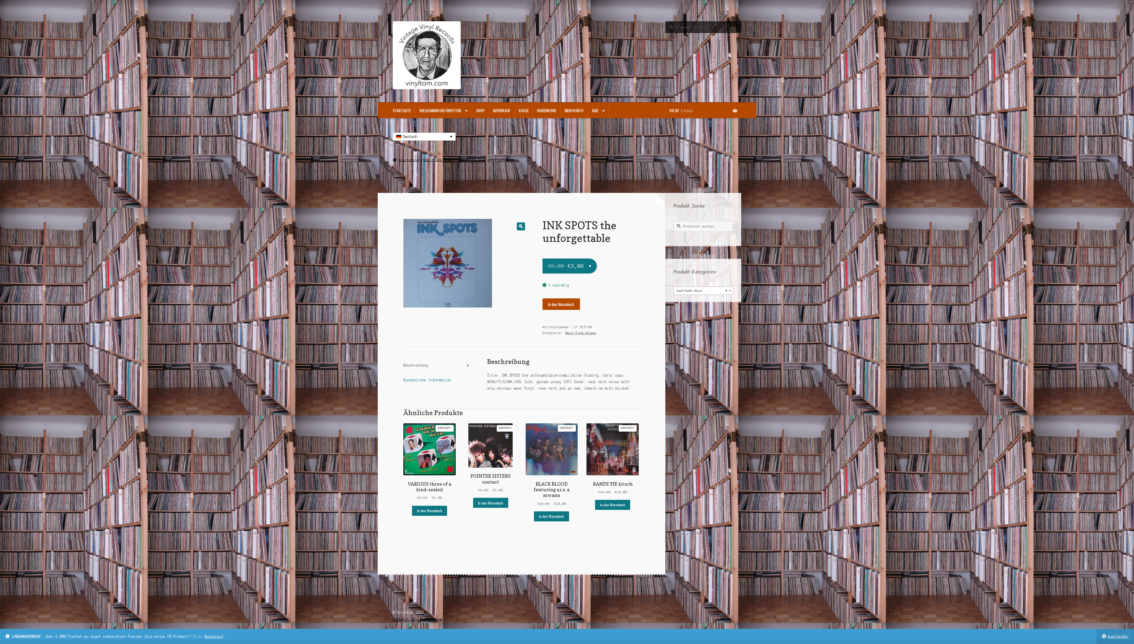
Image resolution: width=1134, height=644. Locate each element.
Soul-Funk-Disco (438, 160)
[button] (521, 226)
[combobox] (703, 291)
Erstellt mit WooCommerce (417, 619)
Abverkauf (213, 636)
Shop (480, 110)
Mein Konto (574, 110)
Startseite (402, 110)
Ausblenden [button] (1118, 636)
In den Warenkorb (561, 304)
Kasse (524, 110)
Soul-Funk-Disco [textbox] (701, 291)
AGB (595, 110)
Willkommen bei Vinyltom (440, 110)
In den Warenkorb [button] (429, 510)
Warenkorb (546, 110)
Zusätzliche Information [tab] (427, 380)
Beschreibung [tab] (415, 365)
